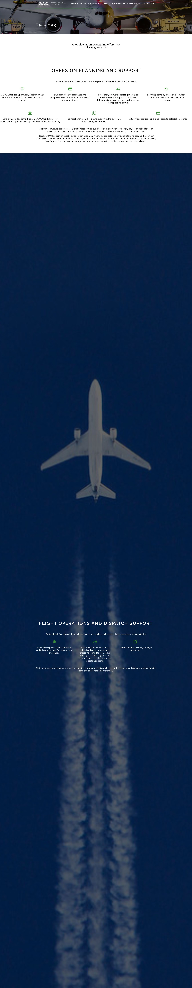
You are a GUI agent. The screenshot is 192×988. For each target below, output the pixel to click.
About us (74, 4)
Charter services (133, 4)
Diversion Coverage (95, 4)
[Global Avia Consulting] (51, 5)
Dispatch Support (118, 4)
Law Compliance (148, 4)
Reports (107, 4)
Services (83, 4)
